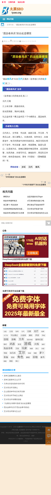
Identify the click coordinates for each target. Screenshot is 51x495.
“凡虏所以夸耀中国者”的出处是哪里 (17, 403)
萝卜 (41, 352)
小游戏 (23, 335)
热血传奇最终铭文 (10, 200)
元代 (20, 78)
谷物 (35, 357)
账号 (43, 357)
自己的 (12, 352)
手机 (43, 335)
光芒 (36, 331)
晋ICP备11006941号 (32, 430)
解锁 (28, 357)
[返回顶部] (48, 442)
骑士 (17, 361)
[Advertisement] (25, 469)
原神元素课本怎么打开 (12, 379)
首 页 (4, 2)
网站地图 (15, 430)
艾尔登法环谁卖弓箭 (35, 208)
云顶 (11, 331)
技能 (6, 339)
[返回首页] (48, 430)
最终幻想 (39, 339)
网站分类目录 (36, 427)
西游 (12, 357)
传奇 (17, 331)
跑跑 (5, 361)
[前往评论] (48, 436)
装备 (6, 357)
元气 (23, 331)
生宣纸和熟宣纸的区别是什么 (14, 208)
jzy (9, 41)
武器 (12, 344)
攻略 (13, 339)
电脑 (31, 348)
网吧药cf (6, 196)
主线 (5, 331)
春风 (9, 78)
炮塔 (43, 344)
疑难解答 (22, 430)
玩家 (24, 348)
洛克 (19, 344)
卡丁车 (6, 335)
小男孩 (25, 441)
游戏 (27, 343)
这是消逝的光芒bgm (35, 196)
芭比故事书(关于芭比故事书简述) (16, 407)
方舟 (21, 339)
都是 (11, 361)
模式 (5, 344)
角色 (20, 356)
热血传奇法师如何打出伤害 (13, 213)
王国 (17, 348)
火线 (36, 343)
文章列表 (11, 2)
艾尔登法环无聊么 (11, 387)
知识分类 (21, 2)
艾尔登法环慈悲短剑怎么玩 (37, 213)
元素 (29, 331)
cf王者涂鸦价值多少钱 (35, 200)
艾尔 (21, 352)
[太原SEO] (25, 10)
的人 (37, 348)
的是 (43, 348)
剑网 (42, 331)
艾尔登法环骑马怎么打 (12, 411)
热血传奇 (8, 348)
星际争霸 (29, 339)
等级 (5, 353)
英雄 (29, 353)
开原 (37, 335)
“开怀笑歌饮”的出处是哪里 (15, 177)
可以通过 (14, 335)
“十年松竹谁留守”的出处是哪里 (34, 184)
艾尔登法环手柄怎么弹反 (13, 395)
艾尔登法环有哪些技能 (12, 399)
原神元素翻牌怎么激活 (12, 375)
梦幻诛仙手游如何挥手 (36, 204)
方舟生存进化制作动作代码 (14, 383)
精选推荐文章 (46, 427)
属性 (30, 335)
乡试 (24, 166)
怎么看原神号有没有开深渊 (14, 391)
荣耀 (35, 353)
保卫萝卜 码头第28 (10, 204)
